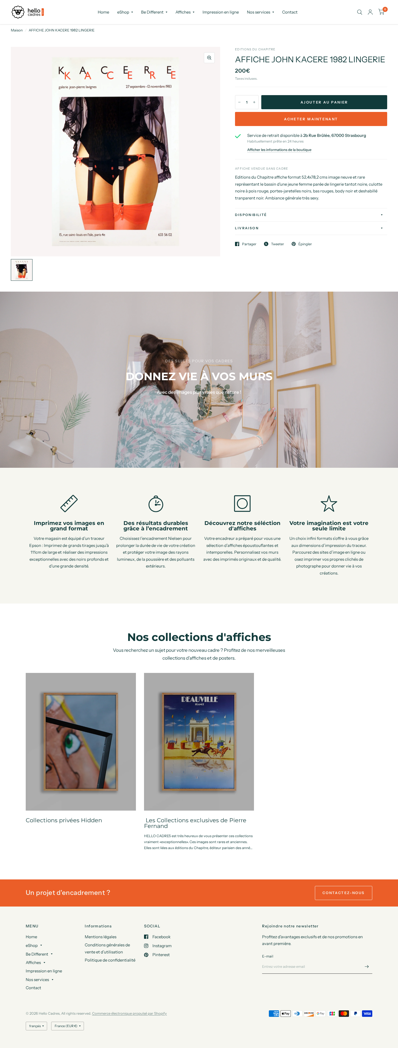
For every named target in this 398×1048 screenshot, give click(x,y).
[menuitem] (103, 12)
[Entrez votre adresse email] (366, 967)
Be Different (152, 12)
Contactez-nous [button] (343, 893)
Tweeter (277, 244)
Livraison (247, 228)
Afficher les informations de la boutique (279, 149)
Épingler (305, 244)
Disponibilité (251, 215)
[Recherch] (359, 12)
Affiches (183, 12)
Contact (290, 12)
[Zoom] (209, 57)
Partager (249, 244)
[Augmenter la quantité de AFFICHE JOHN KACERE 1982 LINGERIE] (254, 102)
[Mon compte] (370, 12)
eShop (123, 12)
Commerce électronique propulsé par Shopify (129, 1013)
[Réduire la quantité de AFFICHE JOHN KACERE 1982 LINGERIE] (239, 102)
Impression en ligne (221, 12)
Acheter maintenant (311, 119)
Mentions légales (100, 936)
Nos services (258, 12)
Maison (17, 30)
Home (103, 12)
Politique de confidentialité (110, 960)
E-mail (267, 956)
